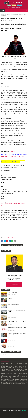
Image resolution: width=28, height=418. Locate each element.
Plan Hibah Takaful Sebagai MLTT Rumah (15, 339)
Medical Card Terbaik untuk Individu (12, 14)
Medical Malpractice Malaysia (13, 304)
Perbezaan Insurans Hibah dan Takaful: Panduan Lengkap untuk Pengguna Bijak (17, 334)
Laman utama (3, 14)
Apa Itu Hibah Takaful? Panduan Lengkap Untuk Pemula (17, 322)
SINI (6, 355)
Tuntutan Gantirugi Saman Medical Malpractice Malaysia (17, 328)
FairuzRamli (24, 410)
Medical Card (10, 316)
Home (2, 10)
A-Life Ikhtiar (10, 345)
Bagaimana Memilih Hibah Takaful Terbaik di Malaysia (16, 311)
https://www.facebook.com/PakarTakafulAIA (12, 156)
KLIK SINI (13, 151)
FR (1, 20)
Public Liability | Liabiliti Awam (13, 292)
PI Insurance (10, 298)
